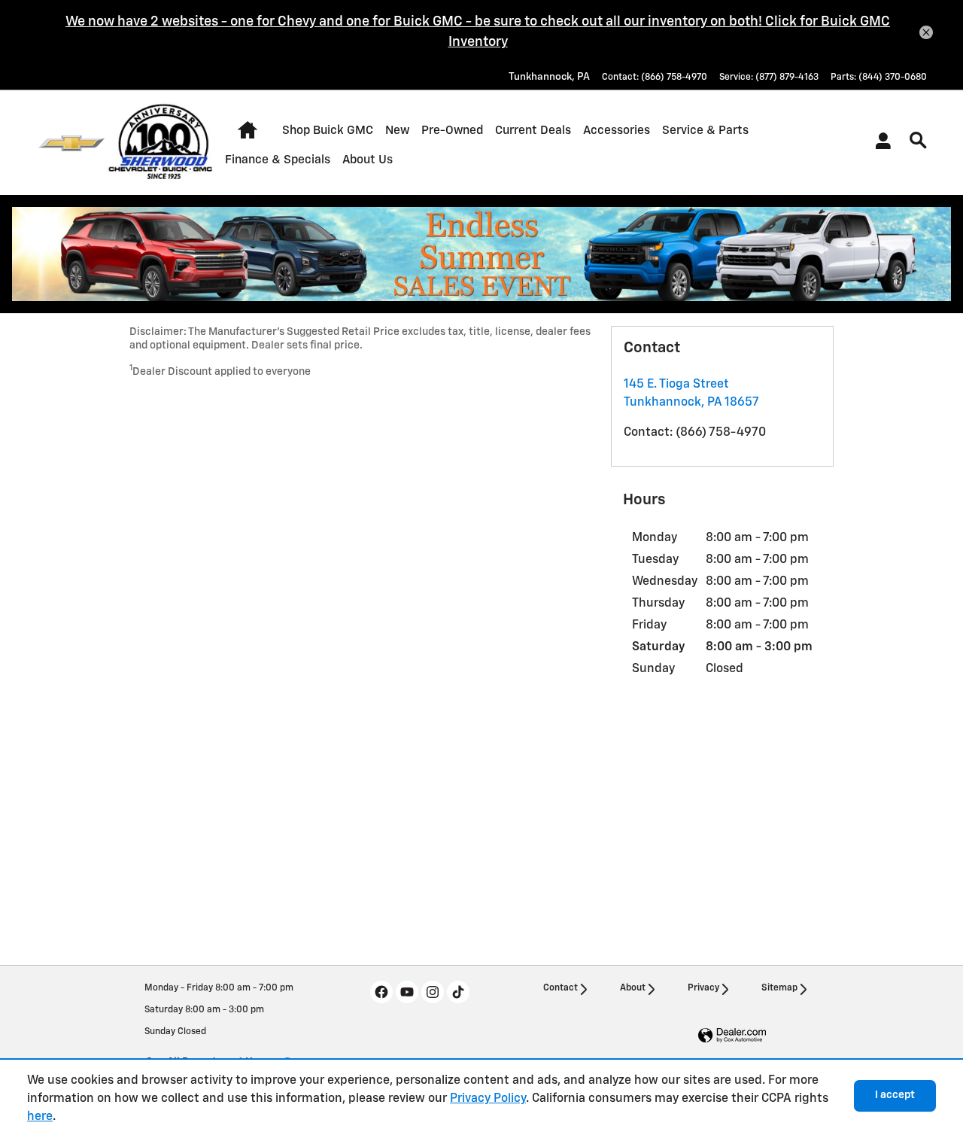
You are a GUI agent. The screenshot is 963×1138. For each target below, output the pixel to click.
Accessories (616, 130)
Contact (560, 988)
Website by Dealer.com (732, 1036)
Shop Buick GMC (327, 130)
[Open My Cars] (879, 143)
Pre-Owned (452, 130)
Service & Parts (705, 130)
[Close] (926, 32)
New (397, 130)
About (633, 988)
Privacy (703, 988)
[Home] (71, 143)
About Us (367, 160)
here (40, 1117)
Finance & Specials (277, 160)
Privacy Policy (488, 1099)
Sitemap (779, 988)
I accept (895, 1095)
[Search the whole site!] (918, 141)
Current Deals (533, 130)
